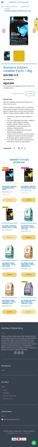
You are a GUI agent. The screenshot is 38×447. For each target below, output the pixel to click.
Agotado (9, 200)
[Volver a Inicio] (2, 7)
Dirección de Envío (8, 399)
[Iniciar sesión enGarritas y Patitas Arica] (36, 29)
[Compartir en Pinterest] (19, 148)
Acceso (5, 390)
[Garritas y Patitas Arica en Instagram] (19, 352)
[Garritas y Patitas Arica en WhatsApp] (22, 352)
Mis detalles (6, 393)
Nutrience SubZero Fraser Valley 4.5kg (28, 187)
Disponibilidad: (8, 79)
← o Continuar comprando (17, 93)
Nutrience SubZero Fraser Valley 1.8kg (9, 226)
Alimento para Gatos (12, 7)
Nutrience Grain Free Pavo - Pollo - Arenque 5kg (28, 264)
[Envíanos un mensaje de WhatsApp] (34, 443)
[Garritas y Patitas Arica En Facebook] (15, 352)
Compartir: (7, 148)
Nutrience (7, 9)
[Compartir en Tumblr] (22, 148)
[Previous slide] (3, 31)
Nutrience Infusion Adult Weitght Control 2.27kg (28, 301)
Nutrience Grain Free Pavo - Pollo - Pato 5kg (28, 227)
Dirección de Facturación (9, 396)
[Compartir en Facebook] (14, 148)
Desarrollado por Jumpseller (22, 433)
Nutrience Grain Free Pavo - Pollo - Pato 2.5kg (9, 264)
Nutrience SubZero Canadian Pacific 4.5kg (9, 187)
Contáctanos (30, 93)
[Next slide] (34, 31)
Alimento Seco (25, 7)
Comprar (28, 200)
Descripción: (7, 99)
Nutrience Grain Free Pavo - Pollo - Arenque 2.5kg (9, 301)
